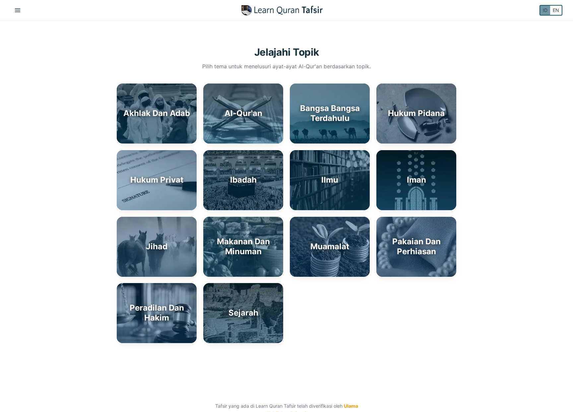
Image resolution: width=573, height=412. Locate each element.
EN (556, 10)
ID (545, 10)
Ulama (351, 406)
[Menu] (18, 10)
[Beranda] (282, 10)
